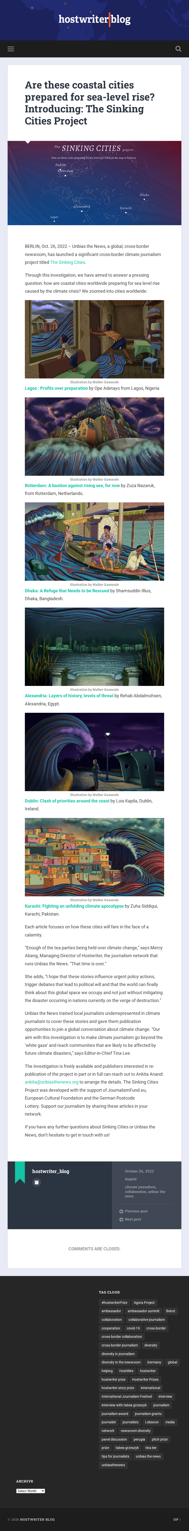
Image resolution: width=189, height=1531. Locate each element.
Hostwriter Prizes (145, 1379)
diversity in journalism (118, 1354)
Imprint (131, 1179)
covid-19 (133, 1328)
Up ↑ (177, 1519)
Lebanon (152, 1422)
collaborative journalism (146, 1320)
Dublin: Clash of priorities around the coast (67, 800)
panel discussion (114, 1439)
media (170, 1422)
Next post (133, 1219)
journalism (161, 1405)
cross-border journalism (120, 1345)
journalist (109, 1422)
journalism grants (148, 1414)
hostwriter (148, 1371)
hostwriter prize (114, 1379)
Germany (154, 1362)
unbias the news (148, 1456)
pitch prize (160, 1439)
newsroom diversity (136, 1431)
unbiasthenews (113, 1465)
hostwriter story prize (118, 1388)
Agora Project (144, 1303)
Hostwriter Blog (37, 1519)
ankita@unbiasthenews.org (52, 1082)
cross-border (156, 1328)
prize (105, 1448)
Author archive (36, 1182)
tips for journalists (115, 1456)
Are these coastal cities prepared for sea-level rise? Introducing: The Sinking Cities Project (90, 102)
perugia (139, 1439)
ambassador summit (143, 1311)
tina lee (150, 1448)
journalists (131, 1422)
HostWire (126, 1371)
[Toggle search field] (178, 48)
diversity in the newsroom (121, 1362)
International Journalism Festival (127, 1396)
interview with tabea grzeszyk (124, 1405)
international (150, 1388)
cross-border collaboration (122, 1337)
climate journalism (140, 1187)
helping (107, 1371)
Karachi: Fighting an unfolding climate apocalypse (74, 906)
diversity (150, 1345)
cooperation (111, 1328)
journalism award (115, 1414)
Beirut (170, 1311)
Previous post (136, 1211)
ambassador (111, 1311)
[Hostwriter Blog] (94, 20)
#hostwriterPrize (114, 1303)
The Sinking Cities (67, 262)
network (108, 1431)
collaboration (135, 1192)
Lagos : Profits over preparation (56, 388)
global (172, 1362)
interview (165, 1396)
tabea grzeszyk (127, 1448)
